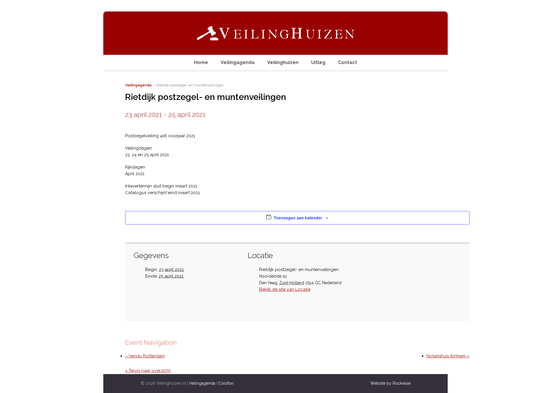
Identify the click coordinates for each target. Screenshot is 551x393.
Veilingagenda (238, 62)
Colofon (226, 383)
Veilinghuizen (282, 62)
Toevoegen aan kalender (298, 217)
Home (201, 62)
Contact (347, 62)
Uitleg (318, 62)
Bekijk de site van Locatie (285, 289)
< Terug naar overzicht (147, 370)
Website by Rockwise (390, 383)
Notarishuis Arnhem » (447, 356)
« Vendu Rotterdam (145, 356)
